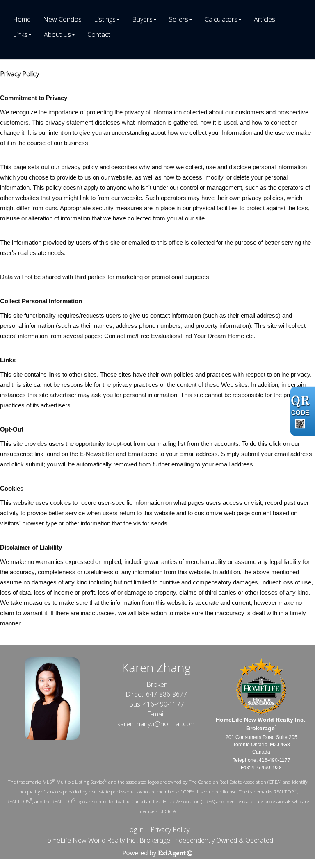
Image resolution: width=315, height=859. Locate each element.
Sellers (178, 19)
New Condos (62, 19)
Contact (98, 34)
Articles (264, 19)
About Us (57, 34)
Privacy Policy (170, 829)
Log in (135, 829)
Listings (105, 19)
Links (20, 34)
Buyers (142, 19)
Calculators (221, 19)
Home (22, 19)
